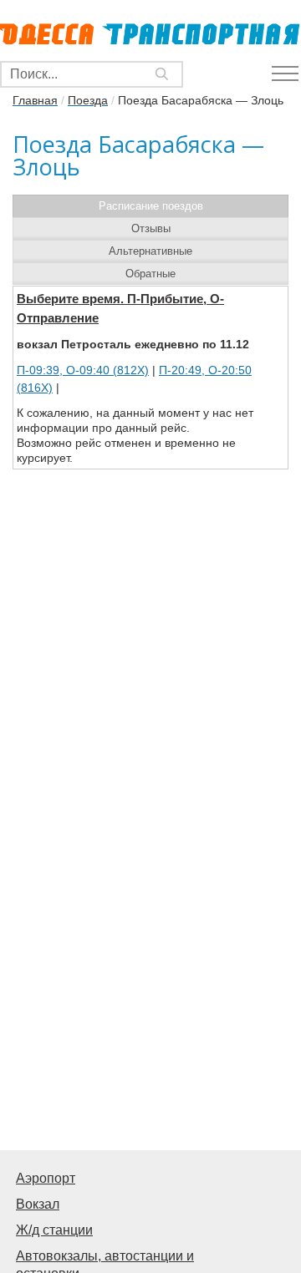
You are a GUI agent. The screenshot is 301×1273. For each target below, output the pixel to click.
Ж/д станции (54, 1230)
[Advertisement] (150, 980)
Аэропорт (45, 1178)
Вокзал (37, 1204)
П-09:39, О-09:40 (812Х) (83, 370)
